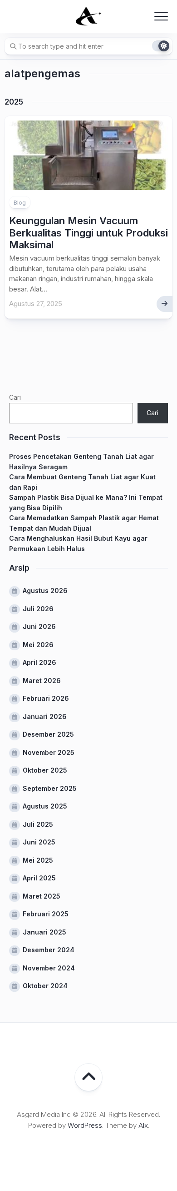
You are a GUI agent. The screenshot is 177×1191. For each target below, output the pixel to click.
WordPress (85, 1125)
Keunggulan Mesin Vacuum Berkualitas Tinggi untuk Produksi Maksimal (88, 233)
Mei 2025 (38, 860)
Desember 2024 (48, 950)
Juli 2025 (38, 824)
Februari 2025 (46, 914)
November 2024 (49, 968)
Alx (143, 1125)
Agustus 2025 (45, 806)
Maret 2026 (42, 680)
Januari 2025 (44, 932)
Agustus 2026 (45, 590)
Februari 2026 (46, 698)
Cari (15, 397)
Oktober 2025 (45, 770)
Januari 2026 (45, 716)
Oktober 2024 (45, 986)
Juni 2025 (39, 842)
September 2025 (50, 788)
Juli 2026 (38, 609)
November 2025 (48, 752)
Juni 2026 (39, 626)
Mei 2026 (38, 644)
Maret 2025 (41, 896)
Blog (20, 202)
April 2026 (39, 662)
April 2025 (39, 878)
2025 (14, 101)
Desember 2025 (48, 734)
